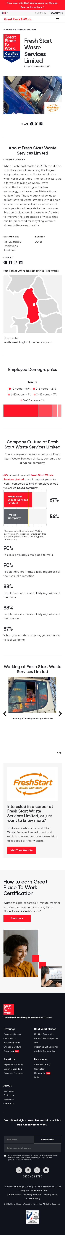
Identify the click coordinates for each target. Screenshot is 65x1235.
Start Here (17, 918)
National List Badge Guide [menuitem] (47, 1186)
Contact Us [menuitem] (8, 1103)
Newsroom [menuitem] (8, 1099)
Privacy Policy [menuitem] (50, 1194)
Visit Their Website (22, 850)
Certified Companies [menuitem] (44, 1034)
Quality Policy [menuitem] (33, 1198)
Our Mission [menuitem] (8, 1091)
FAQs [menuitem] (36, 1077)
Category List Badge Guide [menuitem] (33, 1190)
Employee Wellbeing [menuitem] (13, 1064)
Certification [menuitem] (9, 1038)
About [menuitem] (7, 1085)
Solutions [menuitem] (9, 1059)
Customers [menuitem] (8, 1095)
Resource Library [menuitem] (42, 1064)
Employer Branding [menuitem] (12, 1069)
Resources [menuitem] (41, 1059)
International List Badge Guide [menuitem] (25, 1194)
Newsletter (57, 13)
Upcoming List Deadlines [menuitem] (46, 1047)
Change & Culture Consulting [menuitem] (12, 1049)
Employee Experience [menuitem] (13, 1073)
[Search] (45, 13)
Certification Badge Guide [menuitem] (17, 1186)
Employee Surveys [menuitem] (12, 1034)
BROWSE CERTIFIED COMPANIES (20, 29)
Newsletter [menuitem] (39, 1069)
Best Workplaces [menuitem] (11, 1042)
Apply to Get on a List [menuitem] (44, 1051)
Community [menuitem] (42, 1073)
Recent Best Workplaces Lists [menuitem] (46, 1040)
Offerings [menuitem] (9, 1029)
